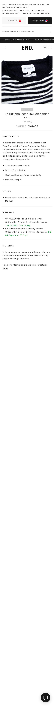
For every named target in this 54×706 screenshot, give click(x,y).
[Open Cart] (50, 46)
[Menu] (3, 46)
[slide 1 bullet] (24, 101)
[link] (27, 47)
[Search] (45, 47)
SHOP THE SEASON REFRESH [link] (16, 40)
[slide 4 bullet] (30, 101)
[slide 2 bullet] (26, 101)
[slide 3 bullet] (28, 101)
